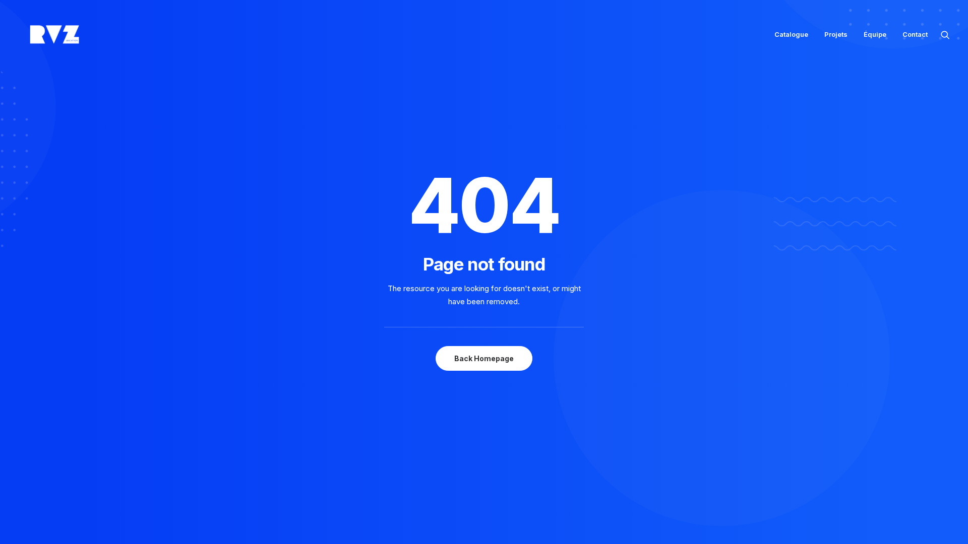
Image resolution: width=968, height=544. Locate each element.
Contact (915, 34)
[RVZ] (54, 34)
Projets (836, 34)
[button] (945, 34)
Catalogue (791, 34)
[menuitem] (791, 34)
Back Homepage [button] (484, 358)
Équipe (875, 34)
